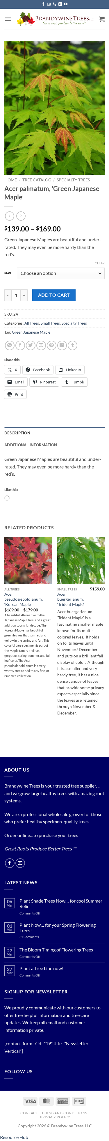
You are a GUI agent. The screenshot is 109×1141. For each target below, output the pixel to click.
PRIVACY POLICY (55, 1117)
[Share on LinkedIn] (62, 345)
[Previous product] (20, 215)
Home (10, 180)
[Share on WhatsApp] (10, 345)
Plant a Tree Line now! (41, 968)
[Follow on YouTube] (65, 4)
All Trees (31, 323)
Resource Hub (14, 1137)
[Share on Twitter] (30, 345)
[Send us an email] (49, 4)
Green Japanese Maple (31, 332)
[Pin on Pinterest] (51, 345)
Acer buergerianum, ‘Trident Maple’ (70, 599)
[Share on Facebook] (20, 345)
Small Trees (50, 323)
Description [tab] (17, 433)
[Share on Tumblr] (72, 345)
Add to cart (54, 295)
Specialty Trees (73, 180)
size (7, 272)
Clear (100, 263)
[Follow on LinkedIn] (60, 4)
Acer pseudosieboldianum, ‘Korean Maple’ (23, 599)
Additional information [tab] (30, 445)
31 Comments (36, 937)
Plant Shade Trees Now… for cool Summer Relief (60, 903)
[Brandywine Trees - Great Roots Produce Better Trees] (55, 19)
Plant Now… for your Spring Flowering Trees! (57, 927)
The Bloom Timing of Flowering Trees (56, 949)
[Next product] (9, 215)
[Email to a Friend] (41, 345)
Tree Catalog (36, 180)
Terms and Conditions (64, 1113)
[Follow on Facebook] (43, 4)
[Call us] (54, 4)
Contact (29, 1113)
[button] (7, 19)
